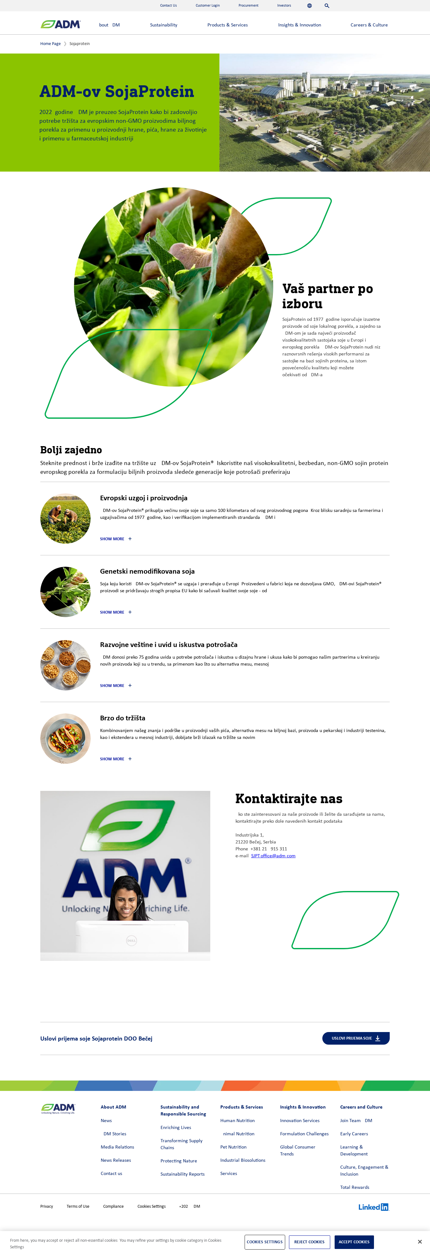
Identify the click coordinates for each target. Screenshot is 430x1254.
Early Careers (354, 1134)
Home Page (50, 44)
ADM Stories (113, 1134)
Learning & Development (354, 1151)
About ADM (108, 25)
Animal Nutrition (237, 1134)
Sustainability (163, 25)
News (106, 1120)
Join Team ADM (356, 1120)
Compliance (113, 1206)
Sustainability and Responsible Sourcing (183, 1110)
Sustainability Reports (183, 1174)
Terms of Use (78, 1206)
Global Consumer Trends (297, 1151)
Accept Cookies (354, 1242)
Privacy (46, 1206)
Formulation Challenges (304, 1134)
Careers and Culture (361, 1107)
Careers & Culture (369, 25)
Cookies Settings (152, 1206)
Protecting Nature (179, 1161)
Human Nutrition (237, 1120)
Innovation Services (300, 1120)
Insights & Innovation (299, 25)
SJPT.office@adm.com (273, 856)
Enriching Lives (176, 1127)
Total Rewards (354, 1187)
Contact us (111, 1173)
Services (228, 1173)
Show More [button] (112, 539)
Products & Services (227, 25)
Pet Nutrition (233, 1147)
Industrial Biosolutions (242, 1160)
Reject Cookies (309, 1242)
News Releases (116, 1160)
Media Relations (117, 1147)
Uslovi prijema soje (352, 1038)
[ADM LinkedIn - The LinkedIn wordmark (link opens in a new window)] (374, 1208)
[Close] (420, 1242)
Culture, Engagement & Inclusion (364, 1171)
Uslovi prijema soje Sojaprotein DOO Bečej (96, 1038)
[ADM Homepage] (60, 25)
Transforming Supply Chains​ (181, 1144)
